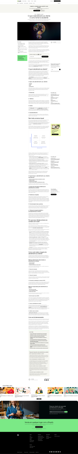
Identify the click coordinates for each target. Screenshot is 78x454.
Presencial (30, 83)
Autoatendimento (31, 86)
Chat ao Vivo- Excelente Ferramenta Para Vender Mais (37, 336)
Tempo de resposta (31, 263)
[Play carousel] (39, 399)
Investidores (31, 437)
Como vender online (26, 3)
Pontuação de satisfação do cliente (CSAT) (35, 264)
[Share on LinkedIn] (48, 380)
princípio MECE (41, 244)
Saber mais (42, 10)
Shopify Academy (40, 439)
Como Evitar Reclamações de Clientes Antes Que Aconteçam (38, 339)
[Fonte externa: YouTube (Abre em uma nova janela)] (53, 451)
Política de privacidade (31, 452)
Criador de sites (31, 447)
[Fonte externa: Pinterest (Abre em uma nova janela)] (60, 451)
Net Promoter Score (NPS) (32, 289)
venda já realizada (40, 157)
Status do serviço (32, 441)
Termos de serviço (26, 452)
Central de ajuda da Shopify (41, 437)
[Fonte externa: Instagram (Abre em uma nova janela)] (55, 451)
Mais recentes (30, 3)
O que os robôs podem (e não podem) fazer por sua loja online (38, 333)
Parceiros (31, 438)
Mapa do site (37, 452)
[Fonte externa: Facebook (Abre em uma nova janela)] (49, 451)
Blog (17, 3)
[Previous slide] (37, 399)
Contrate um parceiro (40, 438)
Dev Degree (47, 438)
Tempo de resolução (32, 262)
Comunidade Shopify (40, 440)
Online (30, 85)
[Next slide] (40, 399)
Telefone (30, 84)
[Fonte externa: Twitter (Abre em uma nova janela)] (51, 451)
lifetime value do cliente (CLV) (33, 312)
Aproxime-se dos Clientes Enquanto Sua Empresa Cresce (37, 344)
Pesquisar (59, 3)
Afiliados (31, 439)
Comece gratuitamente (37, 10)
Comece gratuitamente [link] (45, 56)
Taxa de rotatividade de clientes (33, 290)
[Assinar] (60, 69)
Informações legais (32, 440)
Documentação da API (48, 437)
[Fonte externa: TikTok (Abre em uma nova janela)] (56, 451)
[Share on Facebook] (44, 380)
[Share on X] (46, 380)
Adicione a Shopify (53, 194)
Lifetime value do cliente (32, 291)
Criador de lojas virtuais (32, 446)
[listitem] (39, 392)
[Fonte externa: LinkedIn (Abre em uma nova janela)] (58, 451)
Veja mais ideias (21, 3)
